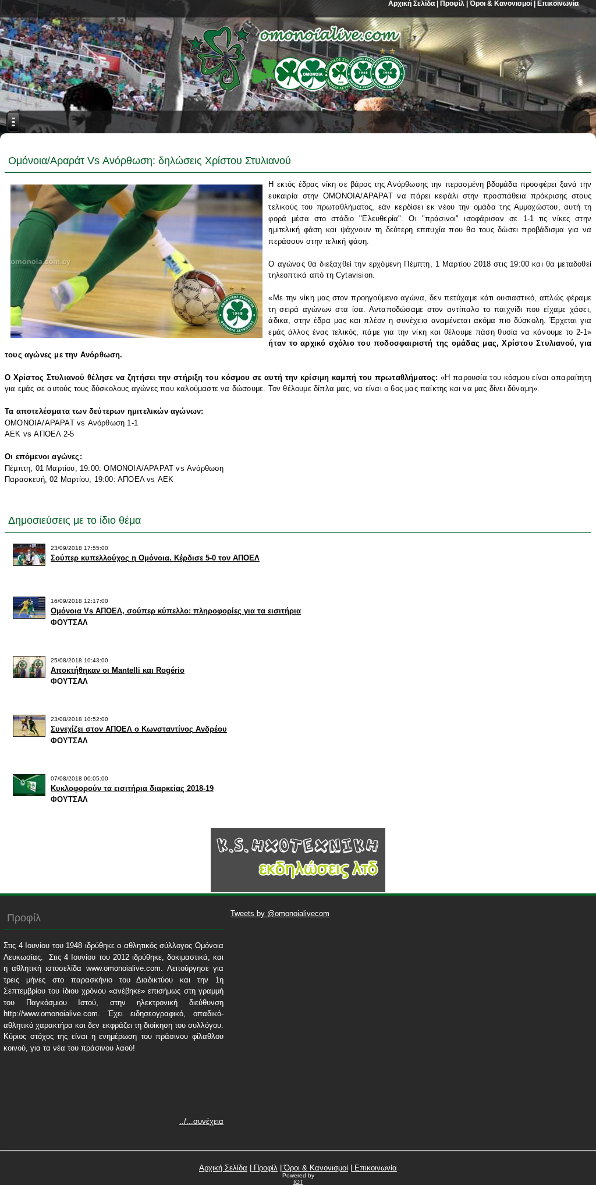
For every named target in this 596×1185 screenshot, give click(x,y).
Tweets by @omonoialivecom (279, 913)
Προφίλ (264, 1167)
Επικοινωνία (374, 1167)
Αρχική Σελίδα (223, 1167)
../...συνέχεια (201, 1121)
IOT (298, 1182)
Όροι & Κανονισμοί (315, 1167)
